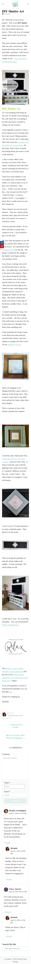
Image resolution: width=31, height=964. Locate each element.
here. (10, 692)
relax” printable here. (11, 625)
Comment (6, 754)
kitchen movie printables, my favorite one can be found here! (15, 677)
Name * (7, 783)
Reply (8, 843)
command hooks (8, 250)
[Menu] (3, 4)
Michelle (11, 713)
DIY (3, 718)
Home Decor (8, 718)
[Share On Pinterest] (2, 246)
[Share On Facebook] (2, 243)
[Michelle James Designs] (15, 4)
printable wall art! (14, 344)
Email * (7, 791)
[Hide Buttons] (1, 250)
